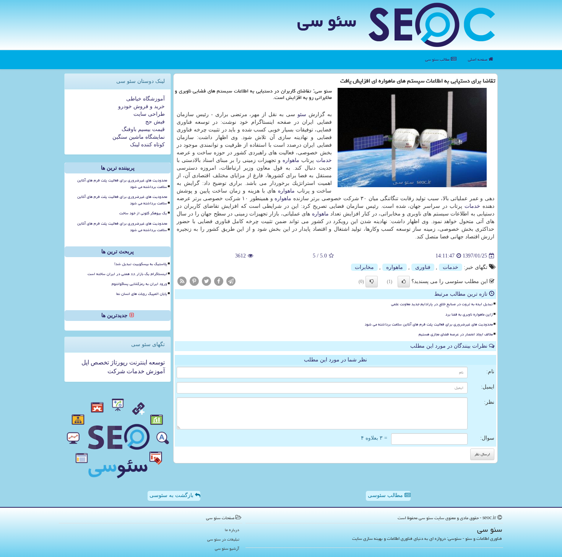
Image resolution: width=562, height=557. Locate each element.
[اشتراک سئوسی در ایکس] (206, 281)
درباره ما (232, 530)
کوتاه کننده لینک (147, 144)
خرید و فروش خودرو (141, 106)
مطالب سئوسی (386, 495)
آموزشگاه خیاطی (145, 99)
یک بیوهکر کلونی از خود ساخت (143, 213)
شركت (116, 371)
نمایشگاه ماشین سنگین (138, 137)
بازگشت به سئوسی (172, 495)
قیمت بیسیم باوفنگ (143, 129)
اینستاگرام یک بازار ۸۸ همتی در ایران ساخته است (127, 274)
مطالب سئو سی (438, 59)
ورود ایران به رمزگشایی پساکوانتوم (139, 284)
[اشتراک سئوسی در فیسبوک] (218, 281)
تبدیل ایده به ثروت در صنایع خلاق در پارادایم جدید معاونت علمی (442, 304)
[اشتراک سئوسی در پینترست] (194, 281)
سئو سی (326, 20)
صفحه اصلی (478, 59)
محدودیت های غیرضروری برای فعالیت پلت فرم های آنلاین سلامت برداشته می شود (429, 324)
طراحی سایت (149, 114)
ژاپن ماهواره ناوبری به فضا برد (469, 314)
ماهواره (291, 160)
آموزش (155, 371)
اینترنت (137, 362)
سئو (301, 114)
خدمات (324, 160)
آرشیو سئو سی (227, 548)
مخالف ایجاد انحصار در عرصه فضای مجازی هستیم (456, 334)
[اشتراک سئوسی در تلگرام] (231, 281)
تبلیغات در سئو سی (223, 539)
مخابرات (364, 267)
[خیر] (371, 281)
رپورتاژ (118, 362)
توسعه (156, 362)
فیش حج (155, 122)
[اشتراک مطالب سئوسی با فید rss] (182, 281)
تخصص (99, 362)
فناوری (422, 267)
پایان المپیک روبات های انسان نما (141, 294)
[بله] (404, 281)
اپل (85, 362)
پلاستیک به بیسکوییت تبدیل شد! (140, 264)
